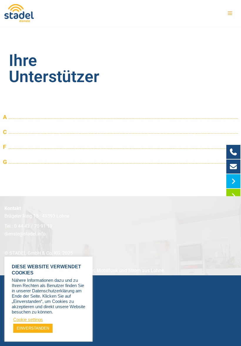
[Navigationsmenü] (230, 13)
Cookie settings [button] (28, 319)
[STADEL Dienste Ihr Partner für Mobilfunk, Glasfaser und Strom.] (19, 13)
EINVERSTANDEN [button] (33, 328)
